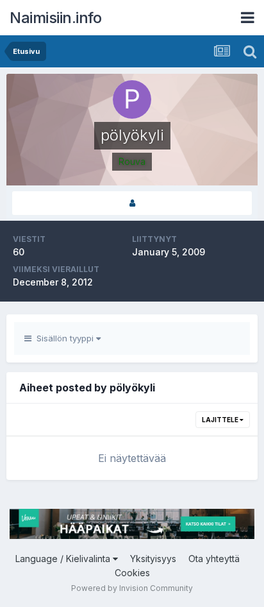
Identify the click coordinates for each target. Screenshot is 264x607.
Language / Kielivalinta (64, 558)
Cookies (132, 572)
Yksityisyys (153, 558)
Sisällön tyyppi (63, 338)
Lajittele (221, 419)
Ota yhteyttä (214, 558)
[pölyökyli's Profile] (132, 203)
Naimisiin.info (55, 17)
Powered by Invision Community (132, 588)
